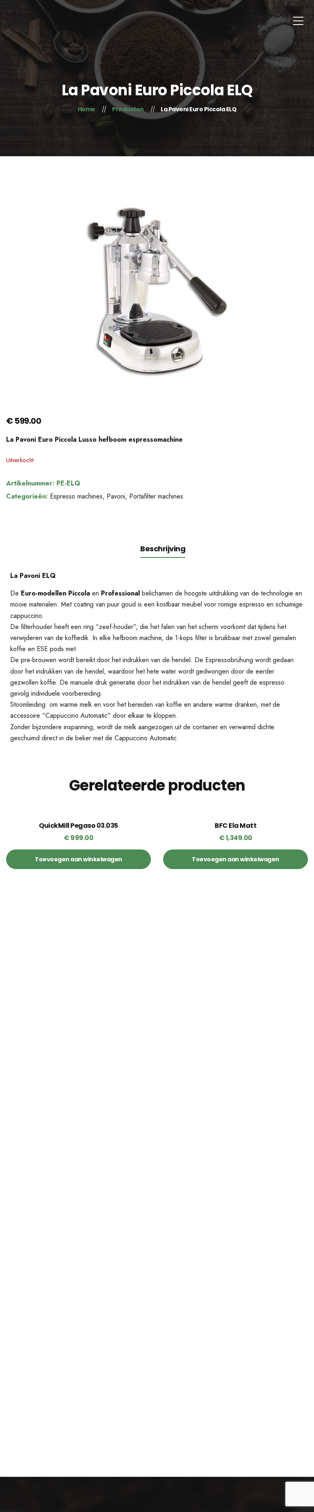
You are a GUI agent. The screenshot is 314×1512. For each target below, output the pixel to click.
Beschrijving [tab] (162, 549)
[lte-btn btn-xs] (78, 859)
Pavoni (116, 496)
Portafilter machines (156, 496)
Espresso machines (76, 496)
